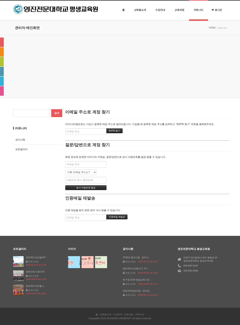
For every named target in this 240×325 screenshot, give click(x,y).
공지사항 (20, 139)
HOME (212, 27)
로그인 (218, 9)
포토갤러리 (21, 149)
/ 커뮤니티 (222, 28)
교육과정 (179, 9)
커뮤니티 (198, 9)
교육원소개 (140, 9)
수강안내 (160, 9)
